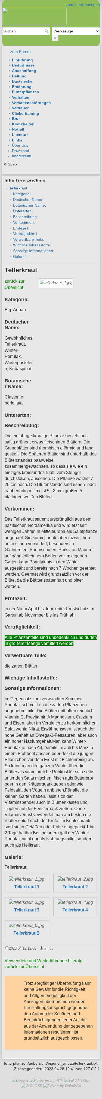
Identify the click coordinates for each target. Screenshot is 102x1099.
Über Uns (20, 145)
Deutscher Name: (28, 199)
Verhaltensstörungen (31, 103)
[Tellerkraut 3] (27, 902)
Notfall (18, 129)
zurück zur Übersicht (24, 966)
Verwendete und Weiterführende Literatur (44, 960)
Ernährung (22, 86)
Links (17, 140)
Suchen (47, 31)
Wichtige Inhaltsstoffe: (32, 245)
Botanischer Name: (29, 205)
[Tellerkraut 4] (75, 902)
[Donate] (20, 1080)
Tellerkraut (18, 188)
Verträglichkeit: (25, 233)
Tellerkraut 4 (75, 910)
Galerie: (20, 256)
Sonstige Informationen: (33, 251)
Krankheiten (23, 124)
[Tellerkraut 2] (75, 879)
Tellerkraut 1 (26, 886)
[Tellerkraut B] (27, 926)
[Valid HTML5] (77, 1080)
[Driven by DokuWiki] (62, 1085)
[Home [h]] (51, 3)
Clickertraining (25, 113)
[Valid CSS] (31, 1085)
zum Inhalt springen (83, 4)
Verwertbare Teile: (28, 239)
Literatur (20, 134)
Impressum (21, 156)
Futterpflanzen (25, 92)
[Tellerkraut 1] (27, 879)
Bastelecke (22, 81)
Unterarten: (23, 211)
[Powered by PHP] (46, 1080)
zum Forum (20, 51)
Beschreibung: (25, 217)
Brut (16, 118)
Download (20, 151)
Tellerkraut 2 (75, 886)
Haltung (19, 76)
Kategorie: (22, 194)
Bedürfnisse (23, 65)
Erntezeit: (21, 228)
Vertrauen (21, 108)
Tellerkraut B (27, 933)
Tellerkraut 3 (26, 910)
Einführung (22, 60)
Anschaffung (24, 70)
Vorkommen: (24, 222)
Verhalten (20, 97)
